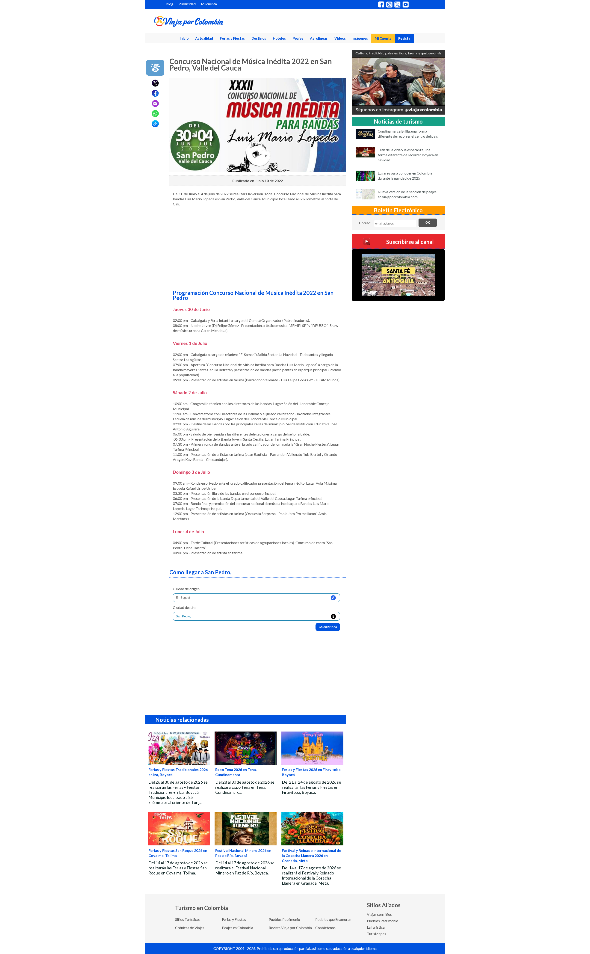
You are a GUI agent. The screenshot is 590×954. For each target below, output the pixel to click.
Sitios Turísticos (188, 919)
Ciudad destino (185, 607)
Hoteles (279, 38)
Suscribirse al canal (410, 241)
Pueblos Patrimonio (284, 919)
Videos (340, 38)
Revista (404, 38)
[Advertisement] (257, 246)
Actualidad (204, 38)
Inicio (184, 38)
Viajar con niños (379, 914)
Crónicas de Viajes (189, 927)
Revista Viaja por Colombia (290, 927)
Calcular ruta (328, 627)
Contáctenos (325, 927)
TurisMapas (376, 933)
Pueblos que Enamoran (333, 919)
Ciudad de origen (186, 589)
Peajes (298, 38)
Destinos (258, 38)
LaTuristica (376, 927)
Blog (169, 4)
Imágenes (360, 38)
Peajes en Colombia (237, 927)
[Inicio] (211, 22)
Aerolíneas (318, 38)
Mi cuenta (209, 4)
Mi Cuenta (383, 38)
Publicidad (187, 4)
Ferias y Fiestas (232, 38)
